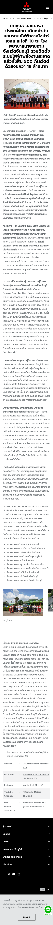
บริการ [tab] (6, 841)
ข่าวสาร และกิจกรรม (22, 18)
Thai (5, 18)
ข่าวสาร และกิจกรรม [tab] (12, 856)
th (43, 889)
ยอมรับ (26, 917)
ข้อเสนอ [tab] (6, 834)
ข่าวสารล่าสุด (43, 18)
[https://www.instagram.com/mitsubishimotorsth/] (9, 874)
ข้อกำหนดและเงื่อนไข (26, 907)
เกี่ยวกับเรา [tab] (8, 864)
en (48, 889)
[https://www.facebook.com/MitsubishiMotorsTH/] (4, 874)
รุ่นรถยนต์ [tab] (8, 826)
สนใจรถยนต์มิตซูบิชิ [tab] (12, 849)
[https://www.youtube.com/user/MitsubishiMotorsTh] (13, 874)
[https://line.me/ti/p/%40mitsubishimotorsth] (19, 874)
